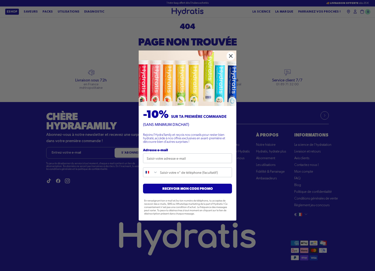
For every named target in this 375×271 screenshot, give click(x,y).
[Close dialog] (231, 56)
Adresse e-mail (155, 150)
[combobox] (150, 172)
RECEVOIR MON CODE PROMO (187, 188)
